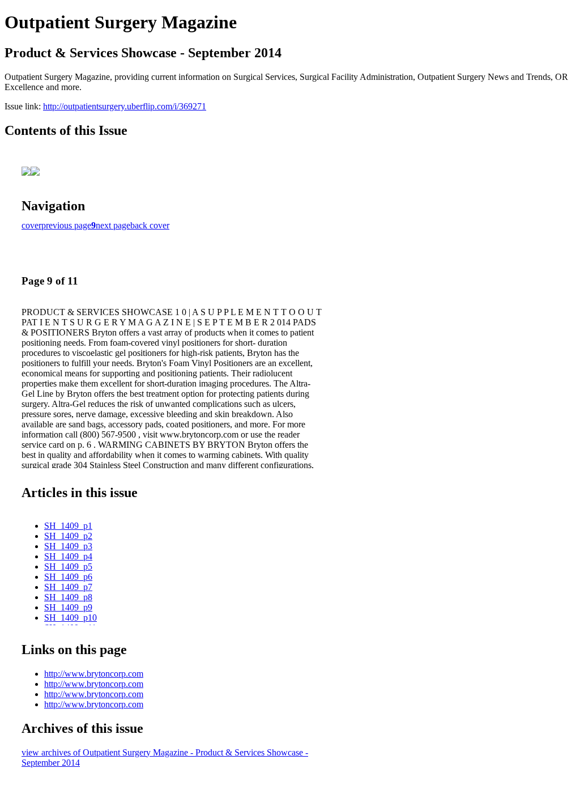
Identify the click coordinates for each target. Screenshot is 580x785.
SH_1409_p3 (68, 546)
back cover (149, 225)
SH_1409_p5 (68, 566)
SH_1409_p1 (68, 526)
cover (31, 225)
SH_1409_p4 (68, 556)
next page (113, 225)
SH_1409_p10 (70, 617)
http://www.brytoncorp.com (93, 673)
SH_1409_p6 (68, 577)
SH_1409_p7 (68, 587)
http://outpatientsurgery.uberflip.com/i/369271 (124, 106)
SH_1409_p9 (68, 607)
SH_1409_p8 (68, 597)
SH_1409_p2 (68, 536)
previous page (66, 225)
